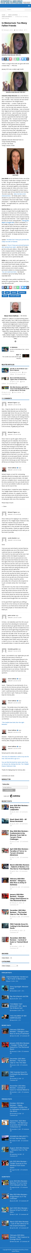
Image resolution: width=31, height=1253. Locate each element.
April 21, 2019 (15, 381)
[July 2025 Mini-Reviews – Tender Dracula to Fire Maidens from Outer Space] (5, 1163)
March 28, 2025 (15, 1241)
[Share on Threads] (28, 59)
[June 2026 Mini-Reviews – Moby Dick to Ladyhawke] (5, 807)
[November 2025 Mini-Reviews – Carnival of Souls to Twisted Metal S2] (5, 939)
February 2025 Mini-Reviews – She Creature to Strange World (19, 1237)
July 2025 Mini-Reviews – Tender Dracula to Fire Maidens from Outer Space (19, 1164)
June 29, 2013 (14, 998)
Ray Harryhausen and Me (19, 996)
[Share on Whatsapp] (18, 59)
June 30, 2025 (14, 1201)
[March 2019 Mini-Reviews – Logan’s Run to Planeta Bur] (5, 378)
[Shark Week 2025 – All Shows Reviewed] (5, 821)
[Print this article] (15, 59)
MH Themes (16, 1251)
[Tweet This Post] (5, 59)
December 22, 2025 (17, 930)
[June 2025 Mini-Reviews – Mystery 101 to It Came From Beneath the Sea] (5, 1182)
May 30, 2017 (7, 392)
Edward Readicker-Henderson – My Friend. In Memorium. (17, 978)
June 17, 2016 (11, 981)
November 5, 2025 (16, 1129)
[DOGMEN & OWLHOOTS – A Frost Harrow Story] (5, 1138)
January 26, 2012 (16, 372)
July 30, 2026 (15, 812)
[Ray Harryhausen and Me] (5, 997)
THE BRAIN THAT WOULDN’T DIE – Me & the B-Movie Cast (18, 1006)
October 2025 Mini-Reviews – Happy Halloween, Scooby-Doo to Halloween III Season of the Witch (19, 1107)
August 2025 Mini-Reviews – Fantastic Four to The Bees (19, 1150)
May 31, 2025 (14, 1214)
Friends (14, 292)
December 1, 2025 (17, 946)
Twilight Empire (15, 295)
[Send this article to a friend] (13, 59)
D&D (7, 292)
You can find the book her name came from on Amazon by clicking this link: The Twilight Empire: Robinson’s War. (15, 764)
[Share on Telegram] (23, 59)
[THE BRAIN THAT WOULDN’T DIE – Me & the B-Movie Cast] (5, 1005)
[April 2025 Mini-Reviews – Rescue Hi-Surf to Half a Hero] (5, 1209)
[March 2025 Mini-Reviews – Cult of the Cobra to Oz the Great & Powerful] (5, 1223)
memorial (22, 292)
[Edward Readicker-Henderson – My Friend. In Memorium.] (3, 978)
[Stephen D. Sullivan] (15, 3)
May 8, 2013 (14, 1020)
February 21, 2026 (17, 903)
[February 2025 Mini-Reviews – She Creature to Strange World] (5, 1236)
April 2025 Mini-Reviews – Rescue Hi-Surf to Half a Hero (19, 1210)
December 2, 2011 (16, 991)
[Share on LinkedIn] (8, 59)
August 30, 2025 (15, 1170)
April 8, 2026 (15, 871)
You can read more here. (9, 272)
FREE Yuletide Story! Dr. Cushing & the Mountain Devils (19, 926)
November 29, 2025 (16, 1113)
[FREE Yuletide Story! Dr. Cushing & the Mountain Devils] (5, 925)
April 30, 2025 (14, 1228)
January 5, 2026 (16, 916)
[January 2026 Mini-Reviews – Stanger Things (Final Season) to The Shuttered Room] (5, 896)
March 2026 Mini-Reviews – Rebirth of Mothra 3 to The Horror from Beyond (19, 867)
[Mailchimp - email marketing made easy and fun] (11, 797)
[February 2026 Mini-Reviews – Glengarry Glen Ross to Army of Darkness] (5, 880)
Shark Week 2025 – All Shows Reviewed (18, 820)
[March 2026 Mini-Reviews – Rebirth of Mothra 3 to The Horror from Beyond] (5, 866)
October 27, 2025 (15, 1140)
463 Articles (23, 316)
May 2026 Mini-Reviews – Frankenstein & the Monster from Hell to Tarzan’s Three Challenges (19, 835)
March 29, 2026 (16, 887)
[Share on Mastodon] (20, 59)
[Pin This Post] (10, 59)
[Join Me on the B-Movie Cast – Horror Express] (5, 370)
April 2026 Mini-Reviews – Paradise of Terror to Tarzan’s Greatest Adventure (19, 852)
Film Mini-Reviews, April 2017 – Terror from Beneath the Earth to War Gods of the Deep (19, 388)
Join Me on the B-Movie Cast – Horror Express (19, 369)
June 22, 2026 (15, 841)
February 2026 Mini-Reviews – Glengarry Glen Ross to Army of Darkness (18, 882)
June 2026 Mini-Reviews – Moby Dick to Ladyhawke (19, 807)
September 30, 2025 (16, 1154)
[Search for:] (15, 9)
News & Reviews (13, 15)
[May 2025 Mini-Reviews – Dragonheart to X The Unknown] (5, 1196)
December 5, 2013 (16, 1010)
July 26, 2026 (15, 824)
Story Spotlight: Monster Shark (19, 988)
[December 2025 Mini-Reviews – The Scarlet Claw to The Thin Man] (5, 911)
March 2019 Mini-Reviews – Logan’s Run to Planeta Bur (18, 378)
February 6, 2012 (8, 30)
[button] (29, 5)
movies (5, 295)
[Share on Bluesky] (25, 59)
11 (26, 30)
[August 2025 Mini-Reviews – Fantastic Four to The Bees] (5, 1149)
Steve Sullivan (19, 30)
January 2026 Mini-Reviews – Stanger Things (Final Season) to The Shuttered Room (19, 897)
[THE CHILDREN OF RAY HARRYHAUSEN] (5, 1017)
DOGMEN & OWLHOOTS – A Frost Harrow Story (19, 1137)
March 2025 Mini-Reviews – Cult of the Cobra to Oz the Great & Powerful (19, 1224)
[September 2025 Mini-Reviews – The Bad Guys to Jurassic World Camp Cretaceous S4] (5, 1122)
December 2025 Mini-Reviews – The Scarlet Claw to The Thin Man (18, 912)
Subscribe (5, 784)
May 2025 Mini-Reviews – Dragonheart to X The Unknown (19, 1196)
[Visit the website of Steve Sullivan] (15, 341)
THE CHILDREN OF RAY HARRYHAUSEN (18, 1017)
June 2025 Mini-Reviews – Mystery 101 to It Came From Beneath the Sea (19, 1183)
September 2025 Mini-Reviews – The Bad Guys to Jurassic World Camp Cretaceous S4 (19, 1124)
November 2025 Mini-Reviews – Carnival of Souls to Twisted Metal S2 (19, 941)
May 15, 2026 (15, 857)
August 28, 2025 (15, 1187)
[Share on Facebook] (3, 59)
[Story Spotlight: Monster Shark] (5, 988)
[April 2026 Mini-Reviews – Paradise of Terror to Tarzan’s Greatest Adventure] (5, 850)
